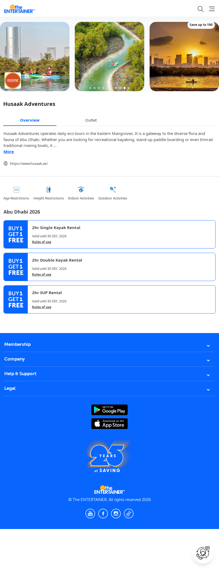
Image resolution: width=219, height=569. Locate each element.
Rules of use (41, 242)
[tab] (7, 318)
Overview (30, 120)
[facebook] (103, 513)
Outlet (91, 120)
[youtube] (90, 513)
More (8, 151)
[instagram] (116, 513)
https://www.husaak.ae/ (29, 163)
